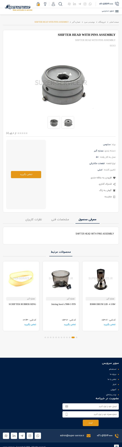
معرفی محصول (87, 220)
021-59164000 (104, 436)
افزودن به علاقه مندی (101, 177)
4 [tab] (67, 337)
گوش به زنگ (105, 190)
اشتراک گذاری (105, 184)
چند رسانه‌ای (111, 394)
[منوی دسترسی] (116, 11)
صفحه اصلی (114, 22)
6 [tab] (61, 337)
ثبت (91, 422)
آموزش (113, 389)
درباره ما (113, 374)
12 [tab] (45, 337)
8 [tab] (56, 337)
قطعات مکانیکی (97, 163)
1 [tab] (76, 337)
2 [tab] (73, 337)
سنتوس (107, 144)
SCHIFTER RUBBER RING (22, 304)
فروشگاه (102, 22)
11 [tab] (48, 337)
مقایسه (108, 196)
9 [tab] (53, 337)
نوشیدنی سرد (89, 22)
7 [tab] (59, 337)
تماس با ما (112, 379)
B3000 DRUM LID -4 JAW (102, 304)
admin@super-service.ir (72, 435)
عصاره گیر (76, 22)
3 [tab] (69, 337)
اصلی (100, 169)
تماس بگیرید (26, 174)
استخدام (112, 369)
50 (97, 157)
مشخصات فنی (60, 220)
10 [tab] (50, 337)
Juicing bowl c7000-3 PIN (63, 304)
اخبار (114, 384)
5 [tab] (64, 337)
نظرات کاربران (33, 220)
